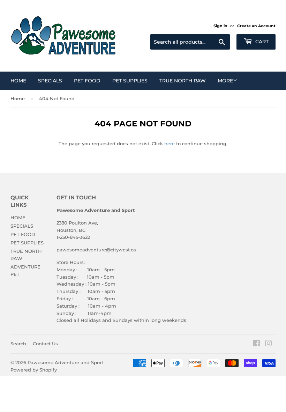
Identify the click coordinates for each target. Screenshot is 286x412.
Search (18, 343)
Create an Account (256, 25)
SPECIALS (50, 81)
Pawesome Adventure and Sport (65, 362)
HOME (18, 81)
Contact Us (45, 343)
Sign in (220, 25)
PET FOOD (87, 81)
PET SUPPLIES (130, 81)
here (169, 143)
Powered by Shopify (33, 370)
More (225, 81)
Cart (261, 41)
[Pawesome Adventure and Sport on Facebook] (256, 344)
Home (17, 98)
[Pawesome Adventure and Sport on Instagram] (268, 344)
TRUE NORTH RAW (182, 81)
